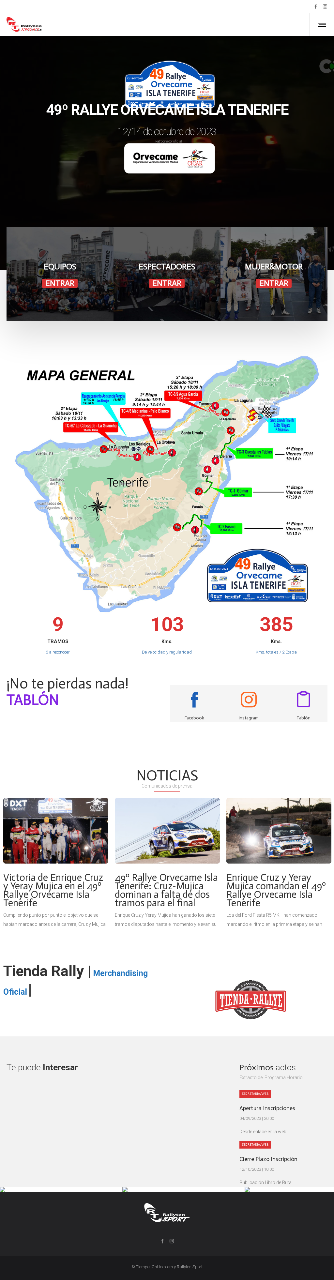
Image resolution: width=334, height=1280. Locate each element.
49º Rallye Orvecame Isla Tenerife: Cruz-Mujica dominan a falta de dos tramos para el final (166, 890)
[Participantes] (60, 274)
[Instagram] (325, 6)
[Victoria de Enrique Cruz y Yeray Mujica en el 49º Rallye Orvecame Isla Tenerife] (55, 831)
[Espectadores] (167, 274)
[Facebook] (315, 6)
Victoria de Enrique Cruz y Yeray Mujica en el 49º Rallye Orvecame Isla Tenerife (53, 890)
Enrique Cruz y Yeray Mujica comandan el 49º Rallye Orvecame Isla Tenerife (276, 890)
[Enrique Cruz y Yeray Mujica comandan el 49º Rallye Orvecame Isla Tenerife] (278, 831)
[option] (56, 863)
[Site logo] (24, 24)
